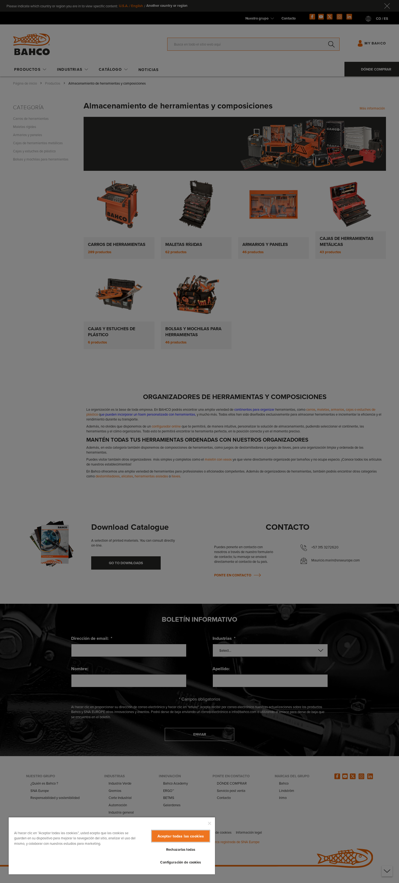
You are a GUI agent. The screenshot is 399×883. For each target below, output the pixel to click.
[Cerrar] (209, 823)
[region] (112, 845)
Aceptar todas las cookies (180, 836)
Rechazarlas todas (180, 849)
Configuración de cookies (180, 862)
